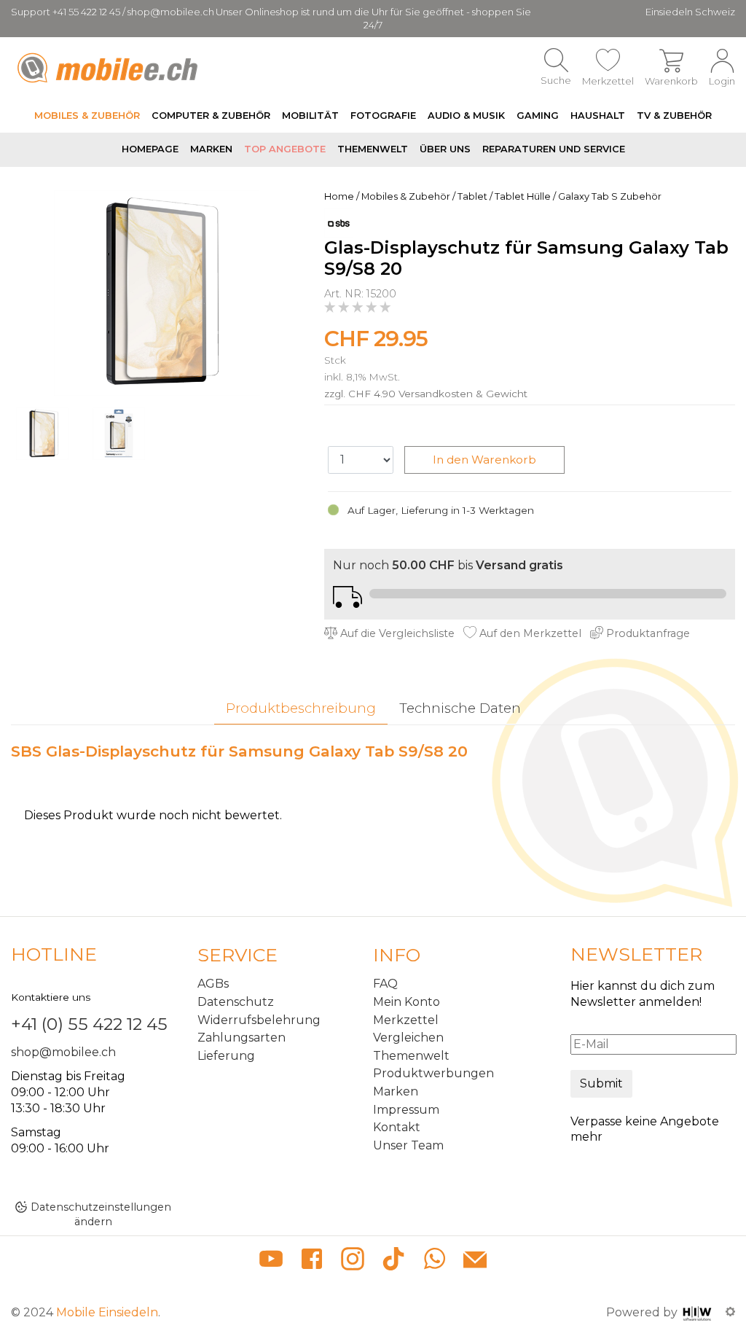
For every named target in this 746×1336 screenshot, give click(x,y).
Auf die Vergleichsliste (396, 633)
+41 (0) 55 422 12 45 (89, 1024)
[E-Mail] (475, 1261)
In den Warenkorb (484, 459)
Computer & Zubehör (211, 115)
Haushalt (597, 115)
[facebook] (312, 1261)
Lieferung (226, 1056)
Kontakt (396, 1127)
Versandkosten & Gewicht (462, 393)
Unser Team (408, 1145)
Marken (211, 149)
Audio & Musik (466, 115)
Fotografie (383, 115)
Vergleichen (408, 1037)
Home (339, 196)
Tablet (472, 196)
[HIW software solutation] (698, 1312)
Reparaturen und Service (553, 149)
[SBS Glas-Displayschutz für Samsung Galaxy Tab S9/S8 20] (156, 292)
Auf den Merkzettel (528, 633)
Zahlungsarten (241, 1037)
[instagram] (353, 1261)
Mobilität (310, 115)
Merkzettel (406, 1020)
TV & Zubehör (674, 115)
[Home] (109, 68)
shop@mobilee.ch (63, 1052)
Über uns (445, 149)
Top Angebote (285, 149)
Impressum (406, 1110)
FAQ (385, 984)
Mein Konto (406, 1002)
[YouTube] (271, 1261)
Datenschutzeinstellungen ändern (101, 1213)
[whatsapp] (434, 1261)
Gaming (538, 115)
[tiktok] (393, 1261)
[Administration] (730, 1312)
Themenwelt (372, 149)
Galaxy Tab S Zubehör (609, 196)
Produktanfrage (646, 633)
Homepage (150, 149)
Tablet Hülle (523, 196)
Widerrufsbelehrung (259, 1020)
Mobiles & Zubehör (87, 115)
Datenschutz (235, 1002)
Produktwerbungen (433, 1073)
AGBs (213, 984)
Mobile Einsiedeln (107, 1312)
